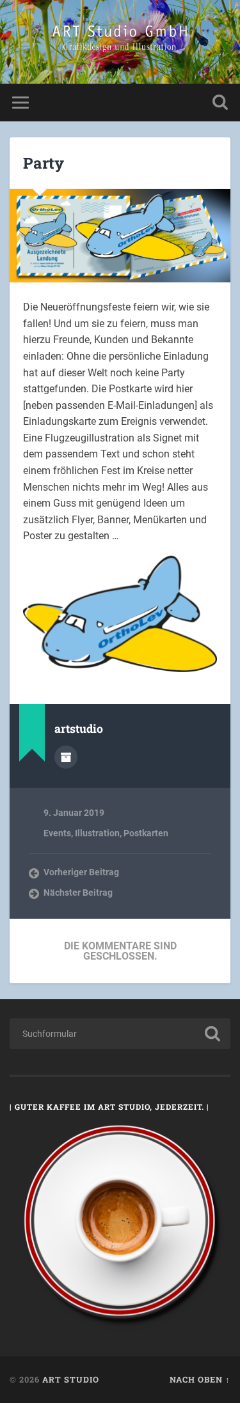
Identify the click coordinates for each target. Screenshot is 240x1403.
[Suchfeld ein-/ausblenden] (220, 102)
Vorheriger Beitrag (81, 872)
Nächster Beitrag (78, 892)
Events (57, 833)
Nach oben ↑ (200, 1379)
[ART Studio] (120, 41)
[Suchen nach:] (120, 1033)
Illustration (97, 833)
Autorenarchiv (65, 757)
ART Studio (70, 1379)
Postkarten (146, 833)
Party (43, 163)
